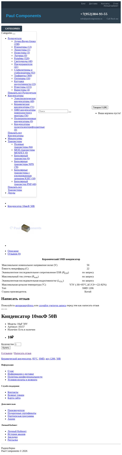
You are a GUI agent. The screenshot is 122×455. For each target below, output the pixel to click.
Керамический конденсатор (16, 358)
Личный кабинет (111, 6)
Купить (6, 347)
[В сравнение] (5, 309)
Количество (7, 344)
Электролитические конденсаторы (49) (25, 100)
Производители (16, 410)
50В (58, 358)
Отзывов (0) (14, 253)
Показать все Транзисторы (15, 188)
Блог (83, 4)
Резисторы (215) (23, 87)
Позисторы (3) (22, 52)
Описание (13, 251)
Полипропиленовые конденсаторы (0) (25, 120)
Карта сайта (14, 398)
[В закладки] (2, 309)
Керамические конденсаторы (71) (24, 105)
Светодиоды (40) (23, 61)
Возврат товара (16, 395)
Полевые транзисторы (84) (23, 145)
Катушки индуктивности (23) (25, 82)
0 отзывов (6, 353)
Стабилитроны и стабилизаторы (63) (24, 71)
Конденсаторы (16, 95)
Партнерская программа (21, 416)
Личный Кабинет (17, 431)
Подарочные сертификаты (22, 413)
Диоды (11, 192)
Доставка (93, 4)
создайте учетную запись (52, 305)
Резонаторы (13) (23, 47)
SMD (41, 358)
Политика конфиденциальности (25, 376)
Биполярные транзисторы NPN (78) (24, 164)
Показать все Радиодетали (22, 92)
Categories (12, 28)
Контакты (105, 4)
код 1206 (50, 358)
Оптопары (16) (22, 78)
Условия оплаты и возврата (22, 379)
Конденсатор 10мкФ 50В (21, 206)
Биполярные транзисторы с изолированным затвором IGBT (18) (24, 174)
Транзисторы (15, 141)
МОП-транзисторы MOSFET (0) (24, 151)
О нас (115, 4)
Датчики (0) (20, 55)
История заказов (16, 434)
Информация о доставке (21, 374)
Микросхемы (15, 138)
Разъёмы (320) (21, 58)
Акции (11, 419)
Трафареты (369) (23, 75)
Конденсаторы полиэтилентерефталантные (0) (29, 127)
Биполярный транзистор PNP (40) (25, 183)
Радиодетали (15, 38)
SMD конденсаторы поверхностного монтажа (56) (25, 113)
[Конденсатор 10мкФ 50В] (26, 245)
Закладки (13, 437)
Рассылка (13, 439)
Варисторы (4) (22, 89)
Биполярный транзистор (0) (22, 157)
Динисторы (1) (22, 49)
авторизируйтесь (24, 305)
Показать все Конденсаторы (16, 134)
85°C (35, 358)
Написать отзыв (22, 353)
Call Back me (112, 18)
